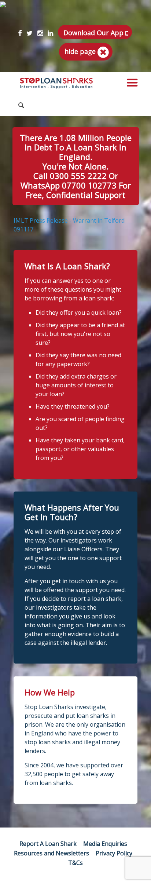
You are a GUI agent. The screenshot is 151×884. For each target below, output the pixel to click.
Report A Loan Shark (48, 844)
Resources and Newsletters (51, 853)
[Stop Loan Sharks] (56, 83)
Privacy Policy (114, 853)
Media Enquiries (105, 844)
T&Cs (75, 863)
